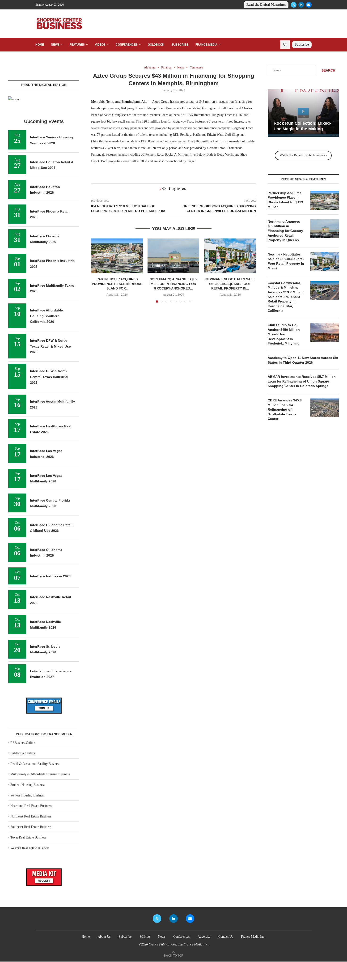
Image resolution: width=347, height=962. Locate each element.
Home (39, 44)
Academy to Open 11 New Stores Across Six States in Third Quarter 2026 (303, 360)
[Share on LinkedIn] (179, 189)
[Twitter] (293, 5)
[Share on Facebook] (169, 189)
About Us (104, 936)
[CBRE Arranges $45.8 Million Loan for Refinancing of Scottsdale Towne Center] (324, 407)
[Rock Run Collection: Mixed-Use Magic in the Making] (303, 113)
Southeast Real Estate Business (30, 827)
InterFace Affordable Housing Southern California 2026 (46, 316)
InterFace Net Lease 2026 (50, 576)
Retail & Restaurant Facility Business (35, 764)
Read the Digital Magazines (266, 4)
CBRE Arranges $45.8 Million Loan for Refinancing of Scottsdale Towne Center (285, 409)
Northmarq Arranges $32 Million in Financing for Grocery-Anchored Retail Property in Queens (286, 231)
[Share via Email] (184, 189)
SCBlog (145, 936)
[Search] (285, 44)
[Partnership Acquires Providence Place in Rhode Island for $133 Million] (117, 255)
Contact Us (225, 936)
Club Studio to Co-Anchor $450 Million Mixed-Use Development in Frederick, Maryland (284, 334)
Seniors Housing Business (27, 795)
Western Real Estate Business (29, 848)
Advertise (204, 936)
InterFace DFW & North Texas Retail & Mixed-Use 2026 (50, 346)
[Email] (309, 5)
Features (77, 44)
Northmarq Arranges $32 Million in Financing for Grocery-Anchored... (173, 283)
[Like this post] (164, 189)
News (55, 44)
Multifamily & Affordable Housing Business (40, 774)
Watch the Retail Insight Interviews (303, 155)
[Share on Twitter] (174, 189)
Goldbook (156, 44)
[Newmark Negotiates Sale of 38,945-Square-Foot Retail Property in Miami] (230, 255)
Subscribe (179, 44)
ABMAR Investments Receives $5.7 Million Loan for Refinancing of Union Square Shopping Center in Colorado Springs (302, 381)
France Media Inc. (253, 936)
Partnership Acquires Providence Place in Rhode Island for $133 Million (285, 200)
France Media (206, 44)
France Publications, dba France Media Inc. (179, 944)
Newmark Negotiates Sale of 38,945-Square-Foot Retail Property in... (230, 283)
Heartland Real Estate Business (30, 806)
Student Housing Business (27, 785)
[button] (97, 270)
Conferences (127, 44)
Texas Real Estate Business (28, 837)
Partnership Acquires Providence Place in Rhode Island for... (117, 283)
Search (328, 70)
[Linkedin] (301, 5)
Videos (100, 44)
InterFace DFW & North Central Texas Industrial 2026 (49, 376)
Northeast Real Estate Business (30, 816)
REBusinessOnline (22, 743)
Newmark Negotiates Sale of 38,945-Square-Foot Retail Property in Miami (286, 261)
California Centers (22, 753)
